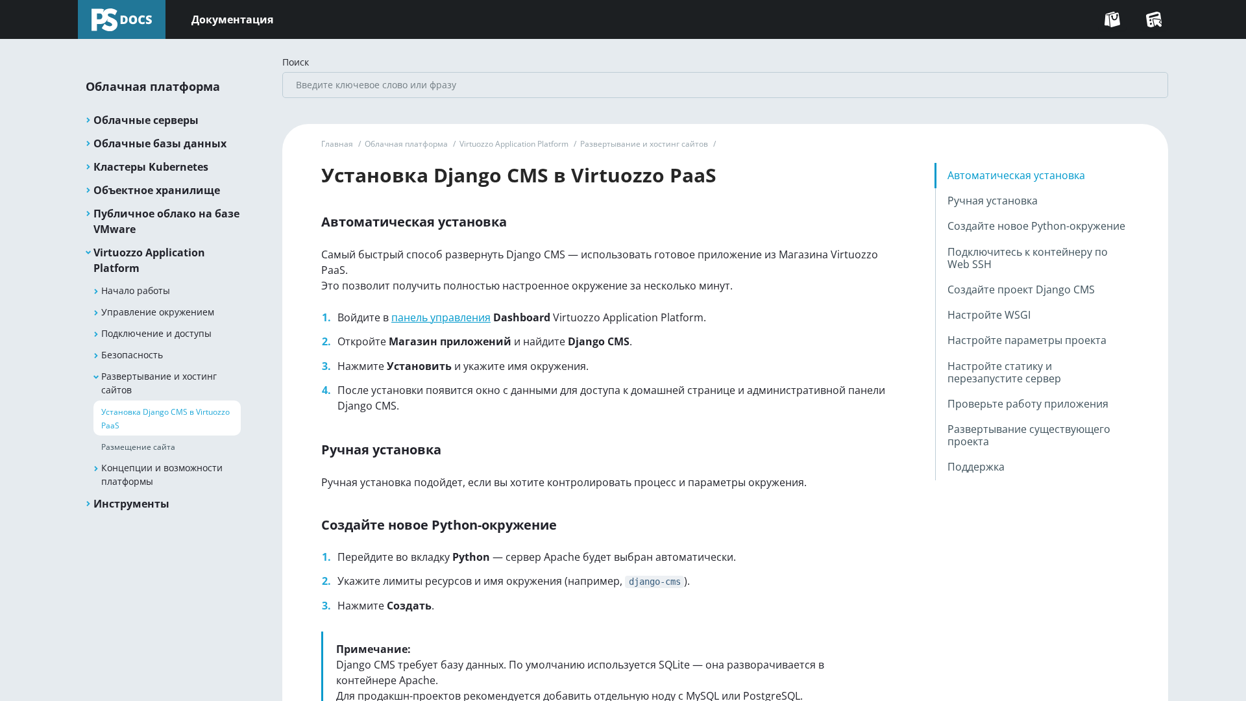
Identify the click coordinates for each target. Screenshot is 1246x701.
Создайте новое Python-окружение (1036, 226)
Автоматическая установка (1016, 175)
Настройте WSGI (989, 315)
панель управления (441, 317)
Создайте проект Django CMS (1021, 289)
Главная (337, 143)
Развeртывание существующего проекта (1028, 435)
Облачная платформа (406, 143)
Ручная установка (992, 200)
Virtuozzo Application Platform (513, 143)
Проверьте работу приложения (1027, 404)
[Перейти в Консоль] (1154, 19)
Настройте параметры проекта (1026, 340)
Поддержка (976, 467)
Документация (232, 19)
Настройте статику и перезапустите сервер (1004, 372)
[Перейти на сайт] (1112, 19)
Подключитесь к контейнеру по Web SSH (1027, 258)
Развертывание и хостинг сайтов (644, 143)
